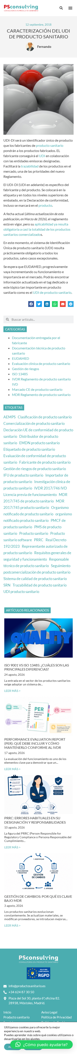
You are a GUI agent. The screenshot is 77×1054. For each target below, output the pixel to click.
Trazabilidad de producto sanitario (40, 585)
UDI (42, 156)
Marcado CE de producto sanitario (37, 389)
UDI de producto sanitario (52, 292)
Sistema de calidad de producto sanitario (35, 578)
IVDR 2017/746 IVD (50, 488)
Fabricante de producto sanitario (45, 462)
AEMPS (9, 417)
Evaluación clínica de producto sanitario (41, 363)
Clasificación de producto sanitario (45, 417)
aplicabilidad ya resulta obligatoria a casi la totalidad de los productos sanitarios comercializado (36, 229)
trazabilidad (30, 166)
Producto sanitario (33, 533)
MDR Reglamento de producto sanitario (41, 395)
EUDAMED (20, 358)
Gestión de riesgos (25, 369)
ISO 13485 (20, 374)
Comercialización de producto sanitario (34, 423)
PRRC (38, 540)
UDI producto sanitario (21, 591)
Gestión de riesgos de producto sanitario (34, 468)
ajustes (35, 1039)
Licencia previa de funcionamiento (30, 494)
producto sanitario (49, 145)
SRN (6, 585)
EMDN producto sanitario (39, 443)
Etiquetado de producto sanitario (29, 449)
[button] (70, 8)
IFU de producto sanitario (23, 475)
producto (45, 205)
